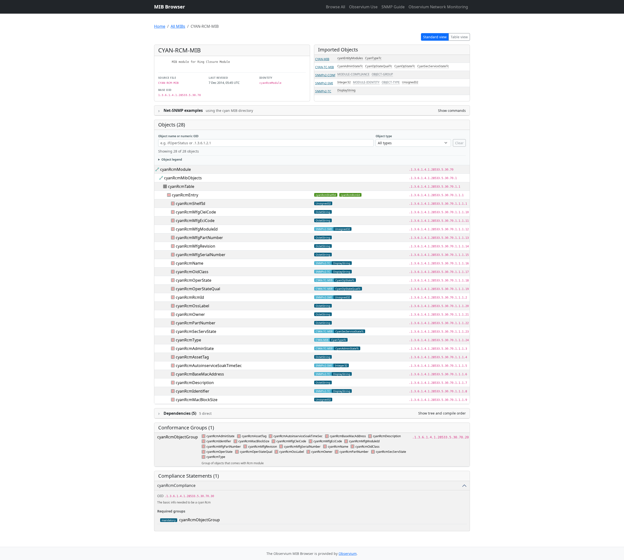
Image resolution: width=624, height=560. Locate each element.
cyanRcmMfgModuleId (197, 229)
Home (159, 26)
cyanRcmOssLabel (192, 306)
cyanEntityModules (350, 58)
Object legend (171, 159)
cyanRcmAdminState (195, 348)
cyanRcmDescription (195, 382)
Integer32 (344, 82)
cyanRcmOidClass (192, 271)
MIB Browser (169, 6)
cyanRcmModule (175, 169)
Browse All (335, 7)
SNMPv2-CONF (325, 75)
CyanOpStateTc (404, 66)
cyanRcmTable (181, 186)
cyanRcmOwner (190, 314)
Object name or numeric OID (178, 136)
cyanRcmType (188, 340)
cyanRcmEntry (185, 195)
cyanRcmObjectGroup (177, 437)
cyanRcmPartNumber (195, 323)
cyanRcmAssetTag (192, 357)
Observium (348, 553)
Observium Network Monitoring (438, 7)
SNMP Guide (393, 7)
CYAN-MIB (322, 59)
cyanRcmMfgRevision (195, 246)
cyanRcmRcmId (350, 195)
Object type (384, 136)
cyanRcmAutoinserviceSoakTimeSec (209, 365)
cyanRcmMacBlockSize (196, 399)
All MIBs (178, 26)
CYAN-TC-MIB (324, 67)
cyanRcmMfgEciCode (195, 220)
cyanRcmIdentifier (192, 391)
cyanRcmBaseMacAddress (200, 374)
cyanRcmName (189, 263)
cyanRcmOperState (193, 280)
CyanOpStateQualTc (378, 66)
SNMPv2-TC (323, 91)
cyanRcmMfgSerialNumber (200, 254)
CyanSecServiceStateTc (433, 66)
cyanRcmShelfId (326, 195)
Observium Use (363, 7)
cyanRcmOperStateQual (198, 288)
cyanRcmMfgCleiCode (196, 212)
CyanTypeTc (373, 58)
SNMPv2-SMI (324, 83)
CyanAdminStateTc (350, 66)
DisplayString (346, 90)
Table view (459, 37)
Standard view (435, 37)
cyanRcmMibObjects (183, 178)
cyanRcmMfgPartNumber (199, 237)
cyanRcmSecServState (196, 331)
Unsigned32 (410, 82)
